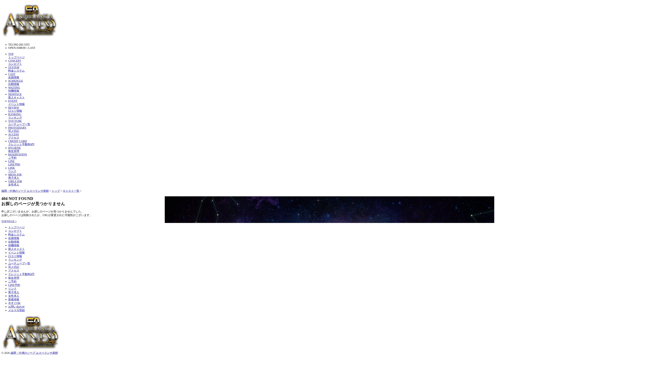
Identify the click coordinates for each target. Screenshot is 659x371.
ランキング (15, 259)
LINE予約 (14, 285)
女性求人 (13, 295)
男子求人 (13, 292)
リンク (12, 288)
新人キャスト (16, 249)
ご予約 (12, 281)
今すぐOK (14, 303)
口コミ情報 (15, 256)
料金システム (16, 234)
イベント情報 (16, 252)
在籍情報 (13, 238)
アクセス (13, 270)
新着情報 (13, 299)
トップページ (16, 227)
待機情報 (13, 245)
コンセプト (15, 230)
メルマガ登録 (16, 310)
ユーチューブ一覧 (19, 263)
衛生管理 (13, 277)
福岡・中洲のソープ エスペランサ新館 (34, 352)
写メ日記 (13, 267)
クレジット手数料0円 (21, 274)
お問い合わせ (16, 306)
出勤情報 (13, 241)
